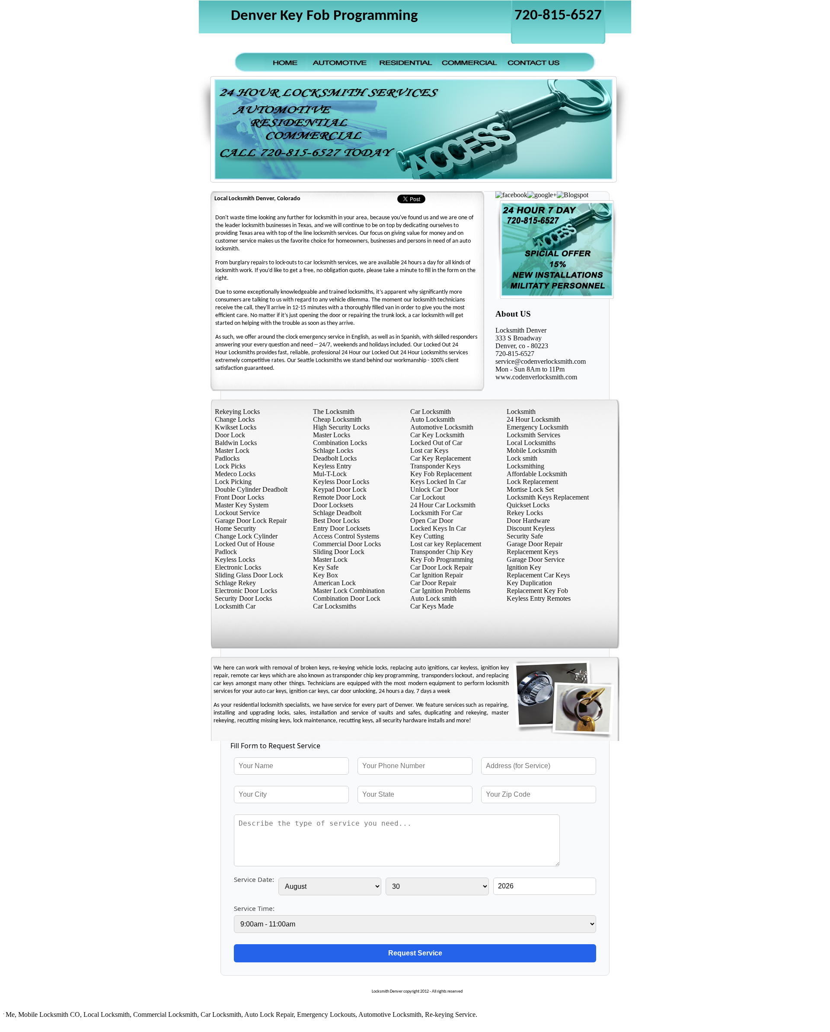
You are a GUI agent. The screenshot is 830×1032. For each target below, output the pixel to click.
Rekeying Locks (237, 411)
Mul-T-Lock (330, 474)
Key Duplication (529, 583)
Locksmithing (525, 466)
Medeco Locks (235, 474)
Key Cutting (427, 536)
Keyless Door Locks (341, 481)
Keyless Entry (332, 466)
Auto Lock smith (433, 598)
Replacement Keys (532, 551)
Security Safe (525, 536)
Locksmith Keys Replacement (548, 497)
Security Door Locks (243, 598)
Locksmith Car (235, 606)
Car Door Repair (433, 583)
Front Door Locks (239, 497)
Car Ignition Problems (440, 590)
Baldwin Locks (236, 442)
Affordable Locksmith (537, 474)
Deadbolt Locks (335, 458)
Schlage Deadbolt (337, 512)
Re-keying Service (430, 1014)
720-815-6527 (558, 15)
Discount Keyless (531, 528)
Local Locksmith (86, 1014)
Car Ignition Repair (436, 575)
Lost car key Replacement (445, 544)
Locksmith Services (533, 435)
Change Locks (235, 419)
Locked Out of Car (436, 442)
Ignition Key (524, 567)
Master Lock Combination (349, 590)
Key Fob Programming (441, 559)
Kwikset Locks (235, 427)
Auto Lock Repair (248, 1014)
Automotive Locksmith (441, 427)
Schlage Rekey (235, 583)
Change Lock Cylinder (246, 536)
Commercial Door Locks (347, 544)
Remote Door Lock (339, 497)
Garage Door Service (536, 559)
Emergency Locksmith (537, 427)
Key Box (325, 575)
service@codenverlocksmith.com (540, 361)
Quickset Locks (528, 505)
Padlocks (227, 458)
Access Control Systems (346, 536)
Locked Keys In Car (438, 528)
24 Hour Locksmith (533, 419)
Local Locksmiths (531, 442)
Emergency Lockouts (306, 1014)
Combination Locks (340, 442)
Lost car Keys (429, 450)
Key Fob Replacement (441, 474)
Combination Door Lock (346, 598)
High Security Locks (341, 427)
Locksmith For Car (436, 512)
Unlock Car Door (434, 489)
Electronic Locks (238, 567)
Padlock (226, 551)
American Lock (334, 583)
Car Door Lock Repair (441, 567)
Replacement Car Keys (538, 575)
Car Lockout (427, 497)
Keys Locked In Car (438, 481)
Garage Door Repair (534, 544)
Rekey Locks (525, 512)
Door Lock (230, 435)
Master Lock (232, 450)
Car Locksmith (430, 411)
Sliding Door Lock (338, 551)
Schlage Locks (333, 450)
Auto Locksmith (432, 419)
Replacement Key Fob (537, 590)
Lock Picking (233, 481)
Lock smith (522, 458)
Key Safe (325, 567)
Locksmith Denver (520, 330)
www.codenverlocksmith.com (536, 377)
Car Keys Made (431, 606)
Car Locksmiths (334, 606)
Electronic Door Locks (246, 590)
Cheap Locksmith (337, 419)
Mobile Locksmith (532, 450)
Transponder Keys (435, 466)
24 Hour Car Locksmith (443, 505)
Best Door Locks (336, 520)
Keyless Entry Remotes (539, 598)
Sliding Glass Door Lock (249, 575)
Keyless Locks (235, 559)
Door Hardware (528, 520)
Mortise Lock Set (530, 489)
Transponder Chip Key (441, 551)
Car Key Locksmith (437, 435)
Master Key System (241, 505)
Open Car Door (431, 520)
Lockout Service (237, 512)
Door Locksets (333, 505)
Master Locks (331, 435)
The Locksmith (333, 411)
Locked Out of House (245, 544)
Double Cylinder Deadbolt (251, 489)
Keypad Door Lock (340, 489)
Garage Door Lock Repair (251, 520)
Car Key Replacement (440, 458)
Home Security (235, 528)
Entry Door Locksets (341, 528)
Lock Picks (230, 466)
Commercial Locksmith (145, 1014)
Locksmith (521, 411)
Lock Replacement (532, 481)
